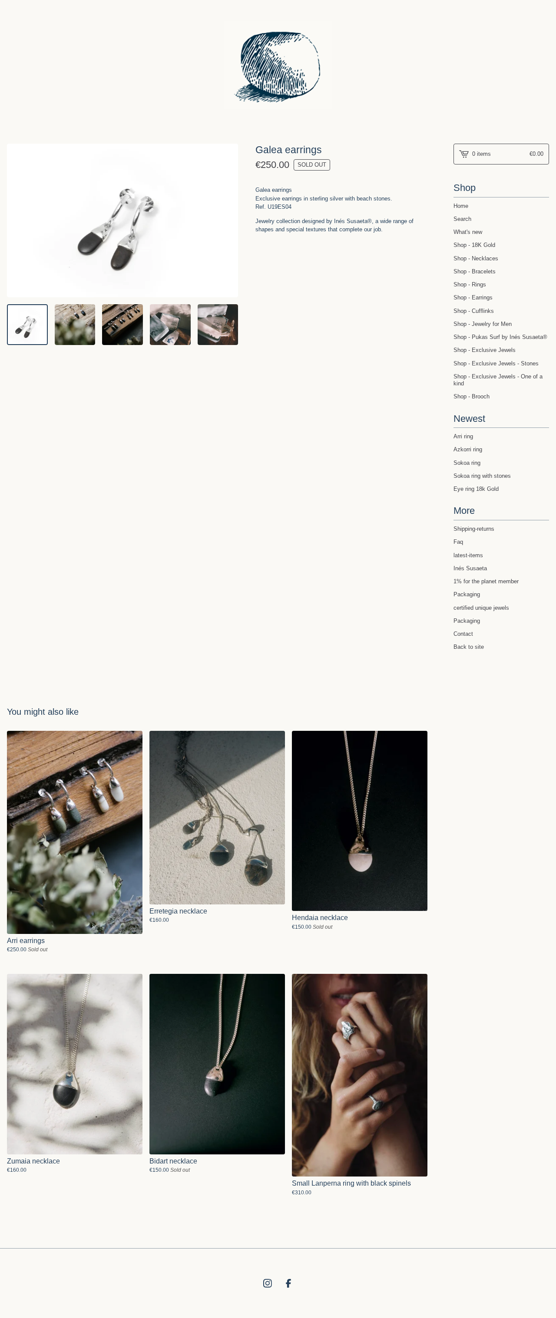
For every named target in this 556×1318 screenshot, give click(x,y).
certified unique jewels (481, 608)
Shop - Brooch (471, 396)
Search (462, 219)
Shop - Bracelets (474, 271)
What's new (467, 232)
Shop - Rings (469, 284)
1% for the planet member (486, 581)
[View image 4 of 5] (170, 324)
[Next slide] (228, 220)
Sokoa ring (466, 463)
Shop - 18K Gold (474, 245)
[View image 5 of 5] (218, 324)
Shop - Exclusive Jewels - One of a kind (498, 380)
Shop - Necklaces (475, 258)
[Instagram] (267, 1283)
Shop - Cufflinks (473, 311)
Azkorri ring (467, 449)
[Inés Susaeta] (278, 65)
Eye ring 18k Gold (476, 489)
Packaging (466, 594)
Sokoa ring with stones (482, 476)
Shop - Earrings (473, 297)
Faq (458, 542)
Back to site (468, 647)
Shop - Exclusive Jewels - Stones (496, 363)
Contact (463, 634)
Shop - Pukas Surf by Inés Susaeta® (500, 337)
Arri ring (463, 436)
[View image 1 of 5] (27, 324)
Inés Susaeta (470, 568)
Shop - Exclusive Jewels (484, 350)
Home (460, 206)
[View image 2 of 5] (75, 324)
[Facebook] (288, 1283)
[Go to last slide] (17, 220)
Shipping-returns (473, 529)
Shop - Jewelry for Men (482, 324)
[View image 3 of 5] (122, 324)
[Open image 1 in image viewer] (122, 220)
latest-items (468, 555)
